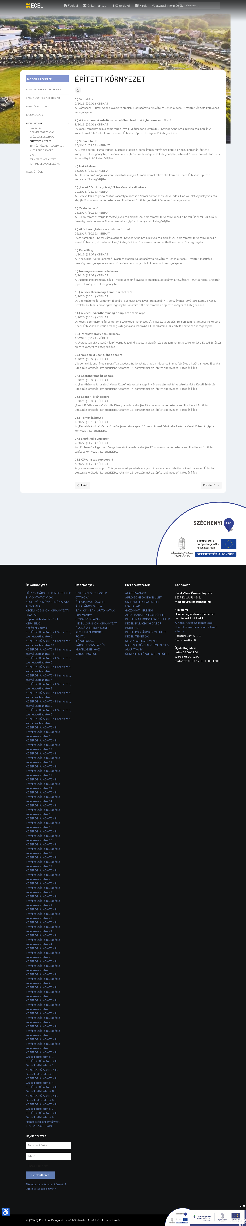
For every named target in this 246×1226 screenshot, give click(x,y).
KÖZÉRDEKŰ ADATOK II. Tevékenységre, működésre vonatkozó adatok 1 (43, 732)
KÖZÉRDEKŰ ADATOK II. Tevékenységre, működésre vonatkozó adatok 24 (43, 940)
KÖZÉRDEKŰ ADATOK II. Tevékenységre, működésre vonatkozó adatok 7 (43, 1018)
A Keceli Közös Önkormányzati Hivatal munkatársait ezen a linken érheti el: (196, 627)
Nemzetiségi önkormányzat (43, 1122)
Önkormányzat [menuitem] (97, 5)
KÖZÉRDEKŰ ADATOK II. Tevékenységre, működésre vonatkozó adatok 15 (43, 810)
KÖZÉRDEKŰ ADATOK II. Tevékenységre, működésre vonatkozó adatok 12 (43, 771)
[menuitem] (35, 5)
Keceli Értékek (34, 123)
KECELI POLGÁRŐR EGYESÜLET (145, 632)
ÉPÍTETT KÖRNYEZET (40, 141)
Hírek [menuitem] (143, 5)
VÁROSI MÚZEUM (86, 654)
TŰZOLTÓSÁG (84, 641)
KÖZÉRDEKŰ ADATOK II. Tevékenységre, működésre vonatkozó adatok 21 (43, 901)
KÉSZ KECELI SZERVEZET (141, 641)
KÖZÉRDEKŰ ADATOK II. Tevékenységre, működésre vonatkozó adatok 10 (43, 745)
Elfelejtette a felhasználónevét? (46, 1184)
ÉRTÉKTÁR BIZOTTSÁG (37, 106)
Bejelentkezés (40, 1175)
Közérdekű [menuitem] (122, 5)
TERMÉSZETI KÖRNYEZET (43, 159)
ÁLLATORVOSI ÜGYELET (91, 602)
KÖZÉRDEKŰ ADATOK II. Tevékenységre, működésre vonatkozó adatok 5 (43, 992)
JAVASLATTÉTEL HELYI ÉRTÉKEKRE (43, 89)
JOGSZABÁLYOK (34, 115)
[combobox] (199, 5)
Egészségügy (83, 615)
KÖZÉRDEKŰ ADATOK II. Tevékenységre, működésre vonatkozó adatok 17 (43, 836)
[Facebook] (78, 90)
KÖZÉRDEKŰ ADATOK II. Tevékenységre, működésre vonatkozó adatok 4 (43, 979)
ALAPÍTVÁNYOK (135, 593)
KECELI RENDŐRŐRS (88, 632)
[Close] (244, 1206)
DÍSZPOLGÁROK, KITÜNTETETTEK (48, 593)
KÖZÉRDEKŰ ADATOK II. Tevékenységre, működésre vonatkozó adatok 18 (43, 849)
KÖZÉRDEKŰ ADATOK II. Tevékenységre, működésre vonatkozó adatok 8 (43, 1031)
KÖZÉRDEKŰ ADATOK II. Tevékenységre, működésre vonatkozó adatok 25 (43, 953)
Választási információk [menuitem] (167, 5)
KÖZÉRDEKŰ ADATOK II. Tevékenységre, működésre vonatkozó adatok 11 (43, 758)
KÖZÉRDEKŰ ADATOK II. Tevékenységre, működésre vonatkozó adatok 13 (43, 784)
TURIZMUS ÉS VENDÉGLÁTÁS (45, 163)
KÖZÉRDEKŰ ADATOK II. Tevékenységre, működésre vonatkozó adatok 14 (43, 797)
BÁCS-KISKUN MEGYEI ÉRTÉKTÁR (43, 98)
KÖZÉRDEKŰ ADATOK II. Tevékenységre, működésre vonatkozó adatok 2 (43, 875)
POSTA (80, 636)
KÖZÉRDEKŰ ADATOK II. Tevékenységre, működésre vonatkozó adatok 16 (43, 823)
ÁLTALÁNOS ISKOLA (88, 606)
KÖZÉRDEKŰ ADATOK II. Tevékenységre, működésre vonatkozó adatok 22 (43, 914)
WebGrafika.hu (77, 1220)
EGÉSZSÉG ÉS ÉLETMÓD (42, 136)
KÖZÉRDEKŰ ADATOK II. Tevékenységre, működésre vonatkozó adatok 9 (43, 1044)
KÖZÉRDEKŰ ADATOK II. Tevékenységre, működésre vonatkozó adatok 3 (43, 966)
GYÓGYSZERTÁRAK (87, 619)
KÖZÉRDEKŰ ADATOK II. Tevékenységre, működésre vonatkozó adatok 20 (43, 888)
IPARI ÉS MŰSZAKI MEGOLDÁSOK (47, 145)
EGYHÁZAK (132, 606)
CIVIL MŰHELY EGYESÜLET (142, 602)
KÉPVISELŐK (34, 623)
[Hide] (240, 1206)
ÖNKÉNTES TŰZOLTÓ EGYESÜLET (147, 654)
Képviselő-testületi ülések (42, 619)
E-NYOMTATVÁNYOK (39, 597)
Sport (33, 154)
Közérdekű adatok (37, 628)
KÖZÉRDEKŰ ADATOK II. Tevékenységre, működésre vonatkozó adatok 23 (43, 927)
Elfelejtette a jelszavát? (41, 1189)
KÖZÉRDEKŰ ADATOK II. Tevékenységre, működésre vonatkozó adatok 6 (43, 1005)
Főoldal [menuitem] (73, 5)
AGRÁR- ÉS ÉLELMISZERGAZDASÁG (42, 130)
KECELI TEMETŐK (137, 636)
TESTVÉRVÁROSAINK (40, 1126)
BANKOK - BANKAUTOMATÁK (95, 610)
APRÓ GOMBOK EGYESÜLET (143, 597)
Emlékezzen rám (38, 1166)
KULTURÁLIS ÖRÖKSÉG (41, 150)
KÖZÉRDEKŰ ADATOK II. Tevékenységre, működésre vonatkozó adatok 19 (43, 862)
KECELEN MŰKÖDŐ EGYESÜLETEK (147, 619)
